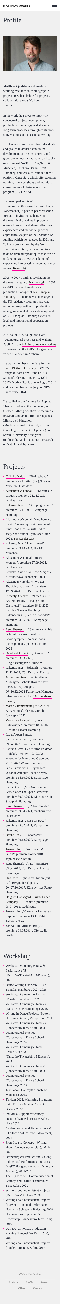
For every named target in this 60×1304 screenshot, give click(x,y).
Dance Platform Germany (19, 368)
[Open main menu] (54, 5)
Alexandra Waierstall (19, 491)
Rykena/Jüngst (15, 505)
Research (18, 268)
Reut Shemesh (15, 629)
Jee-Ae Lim (13, 849)
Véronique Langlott (18, 720)
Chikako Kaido (15, 476)
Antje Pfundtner (16, 677)
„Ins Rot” (12, 878)
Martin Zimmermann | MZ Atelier (27, 706)
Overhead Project (17, 653)
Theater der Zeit (24, 538)
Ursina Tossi (14, 835)
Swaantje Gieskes (17, 596)
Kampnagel (36, 282)
